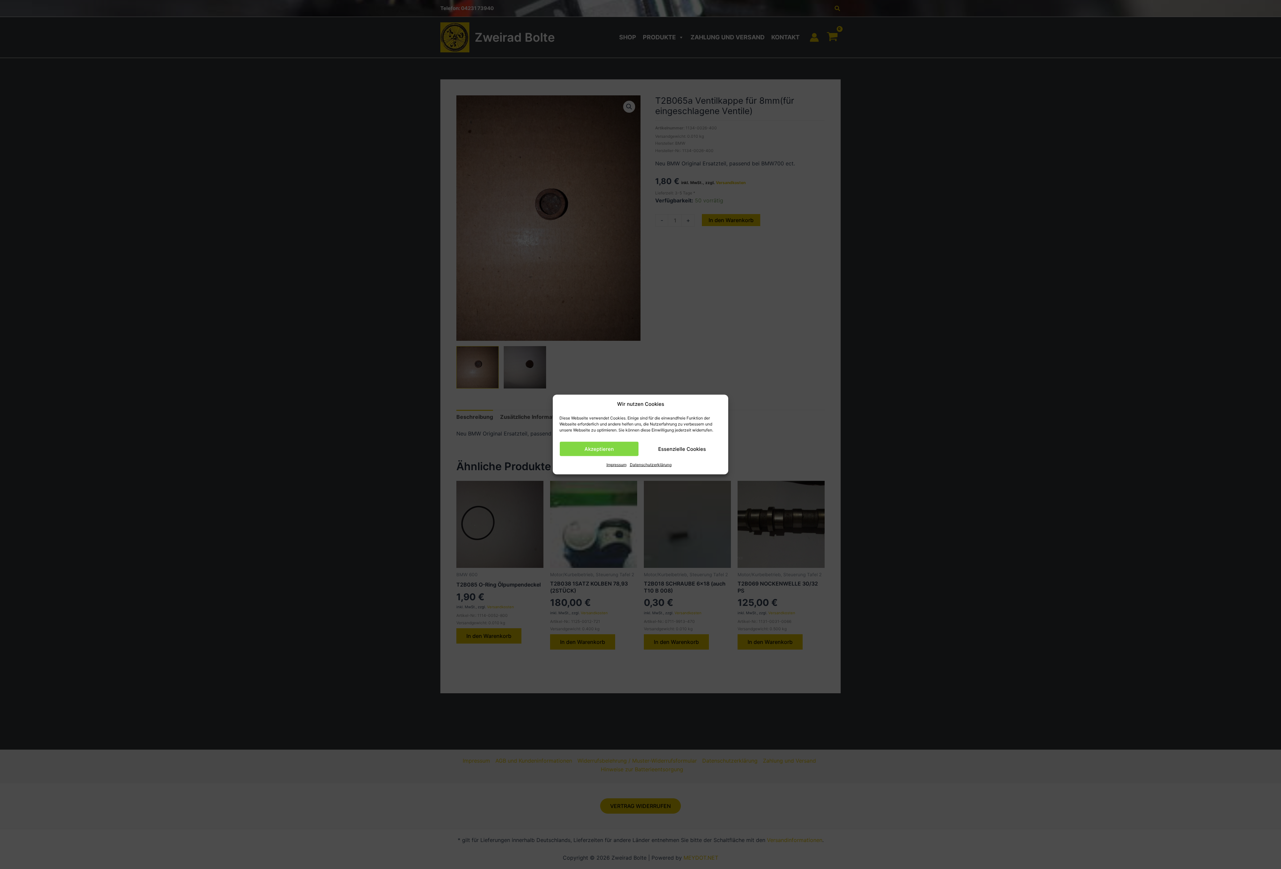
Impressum (616, 464)
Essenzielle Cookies (682, 449)
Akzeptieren (599, 449)
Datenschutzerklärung (651, 464)
